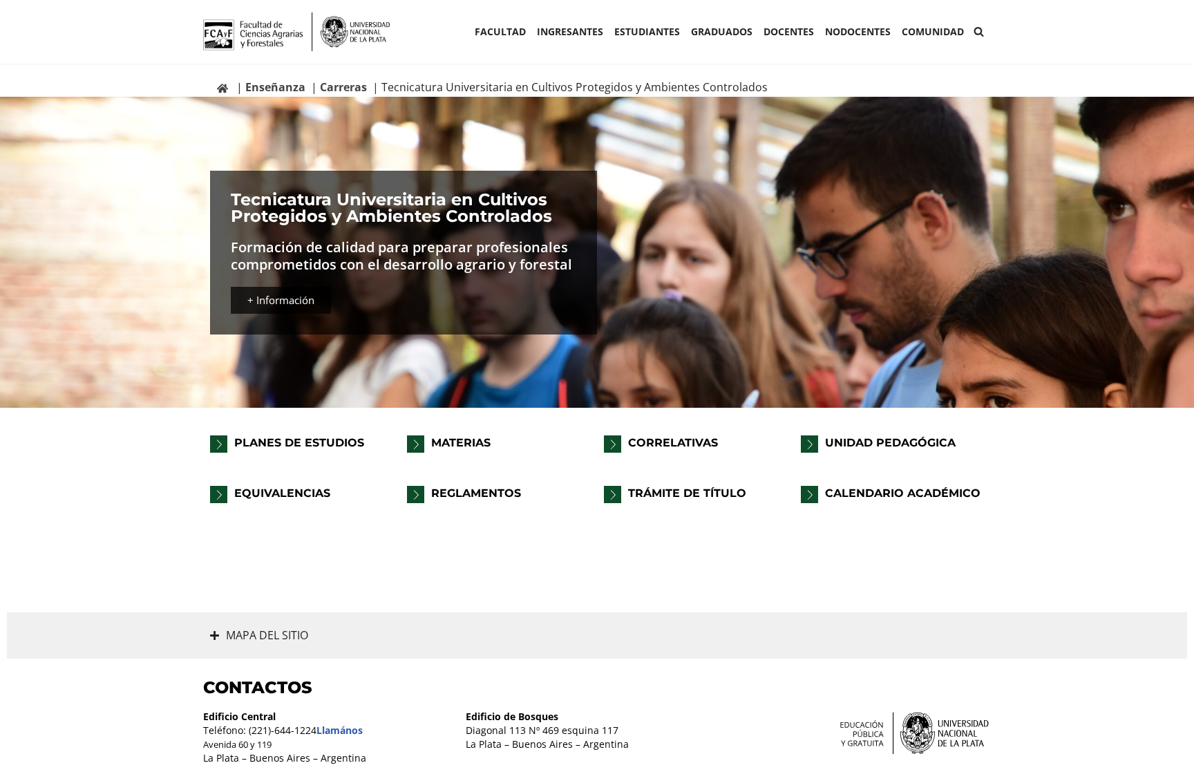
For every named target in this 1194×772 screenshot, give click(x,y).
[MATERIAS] (415, 444)
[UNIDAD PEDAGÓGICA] (809, 444)
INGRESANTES (570, 31)
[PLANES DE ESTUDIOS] (218, 444)
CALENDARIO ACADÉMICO (902, 493)
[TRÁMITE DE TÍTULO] (612, 494)
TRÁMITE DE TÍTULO (687, 493)
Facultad (500, 31)
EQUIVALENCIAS (282, 493)
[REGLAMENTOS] (415, 494)
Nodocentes (858, 31)
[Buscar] (979, 31)
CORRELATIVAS (673, 442)
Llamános (339, 730)
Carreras (343, 87)
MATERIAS (461, 442)
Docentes (789, 31)
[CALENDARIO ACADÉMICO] (809, 494)
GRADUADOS (721, 31)
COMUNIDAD (933, 31)
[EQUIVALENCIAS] (218, 494)
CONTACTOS (257, 687)
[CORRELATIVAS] (612, 444)
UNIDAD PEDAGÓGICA (890, 442)
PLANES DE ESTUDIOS (299, 442)
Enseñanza (275, 87)
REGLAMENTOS (476, 493)
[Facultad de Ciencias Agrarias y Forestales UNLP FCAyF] (296, 31)
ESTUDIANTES (647, 31)
